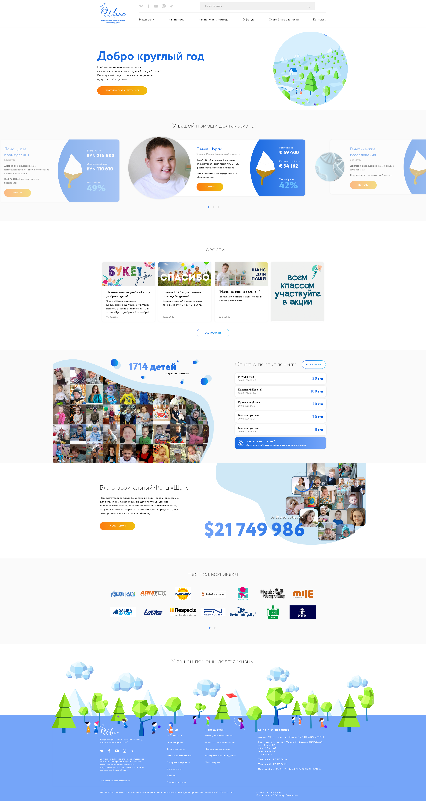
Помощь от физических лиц (219, 735)
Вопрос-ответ (174, 769)
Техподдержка (212, 762)
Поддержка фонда (176, 782)
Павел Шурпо (209, 149)
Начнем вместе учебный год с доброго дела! (128, 294)
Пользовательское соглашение (115, 780)
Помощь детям (214, 730)
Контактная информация (274, 730)
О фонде (248, 19)
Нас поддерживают (213, 574)
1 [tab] (208, 207)
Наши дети (146, 19)
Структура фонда (176, 749)
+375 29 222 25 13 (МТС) (308, 769)
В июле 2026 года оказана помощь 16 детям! (182, 294)
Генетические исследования (363, 152)
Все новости (213, 332)
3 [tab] (218, 207)
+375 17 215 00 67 (278, 764)
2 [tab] (213, 207)
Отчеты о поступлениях (179, 755)
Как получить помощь (213, 19)
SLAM (279, 792)
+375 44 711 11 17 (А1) (285, 769)
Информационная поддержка (220, 755)
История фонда (175, 742)
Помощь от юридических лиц (220, 742)
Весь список (314, 364)
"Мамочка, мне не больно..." (239, 292)
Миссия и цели (174, 735)
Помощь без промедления (17, 152)
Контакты (319, 19)
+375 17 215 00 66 (278, 759)
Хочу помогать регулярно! (122, 90)
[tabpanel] (214, 169)
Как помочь (176, 19)
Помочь (17, 192)
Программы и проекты (178, 762)
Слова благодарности (284, 19)
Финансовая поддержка (217, 749)
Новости (171, 775)
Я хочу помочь (117, 526)
